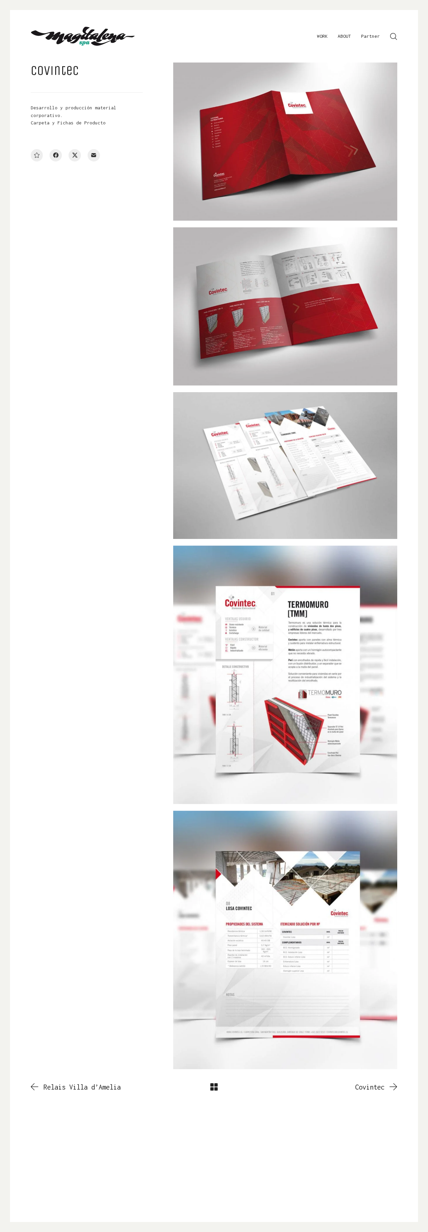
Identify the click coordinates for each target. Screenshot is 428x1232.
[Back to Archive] (214, 1087)
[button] (37, 155)
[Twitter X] (75, 155)
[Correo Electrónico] (94, 155)
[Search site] (393, 36)
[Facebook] (55, 155)
